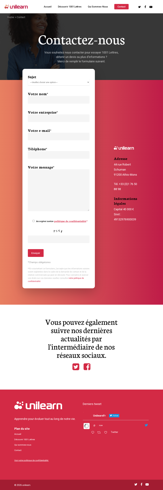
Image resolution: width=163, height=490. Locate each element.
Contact (121, 7)
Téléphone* (37, 148)
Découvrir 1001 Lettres (70, 7)
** (71, 221)
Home (10, 17)
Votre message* (41, 166)
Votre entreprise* (43, 112)
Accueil (48, 7)
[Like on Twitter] (106, 433)
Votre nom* (38, 93)
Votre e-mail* (39, 130)
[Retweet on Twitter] (100, 433)
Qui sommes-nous (98, 7)
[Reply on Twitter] (93, 433)
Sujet (32, 76)
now (101, 425)
